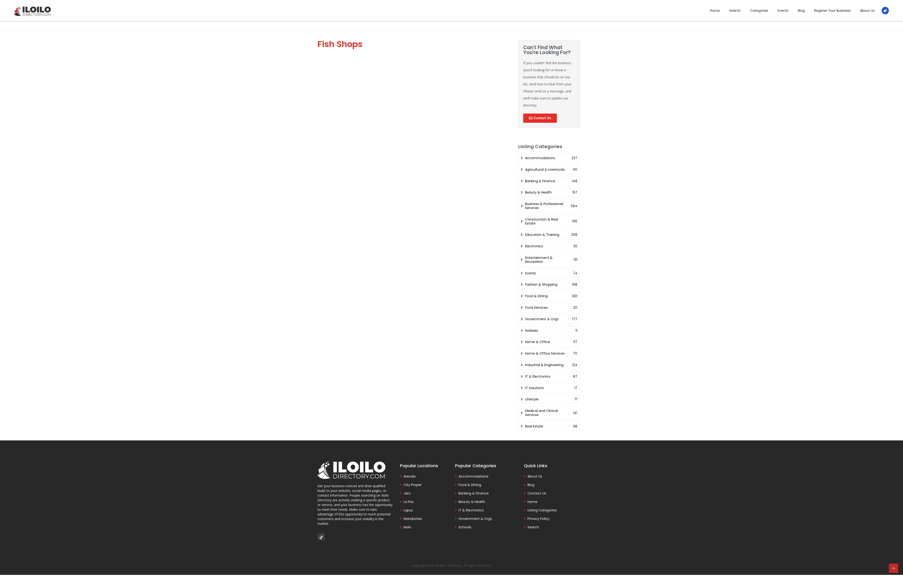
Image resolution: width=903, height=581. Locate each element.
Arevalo (410, 476)
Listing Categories (542, 510)
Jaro (407, 493)
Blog (801, 10)
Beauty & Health (472, 501)
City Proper (413, 484)
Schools (465, 527)
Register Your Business (832, 10)
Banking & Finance (474, 493)
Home (715, 10)
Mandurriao (413, 518)
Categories (759, 10)
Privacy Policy (538, 518)
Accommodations (473, 476)
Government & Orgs (475, 518)
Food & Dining (470, 484)
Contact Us (536, 493)
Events (783, 10)
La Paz (409, 501)
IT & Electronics (471, 510)
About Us (867, 10)
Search (735, 10)
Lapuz (408, 510)
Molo (407, 527)
